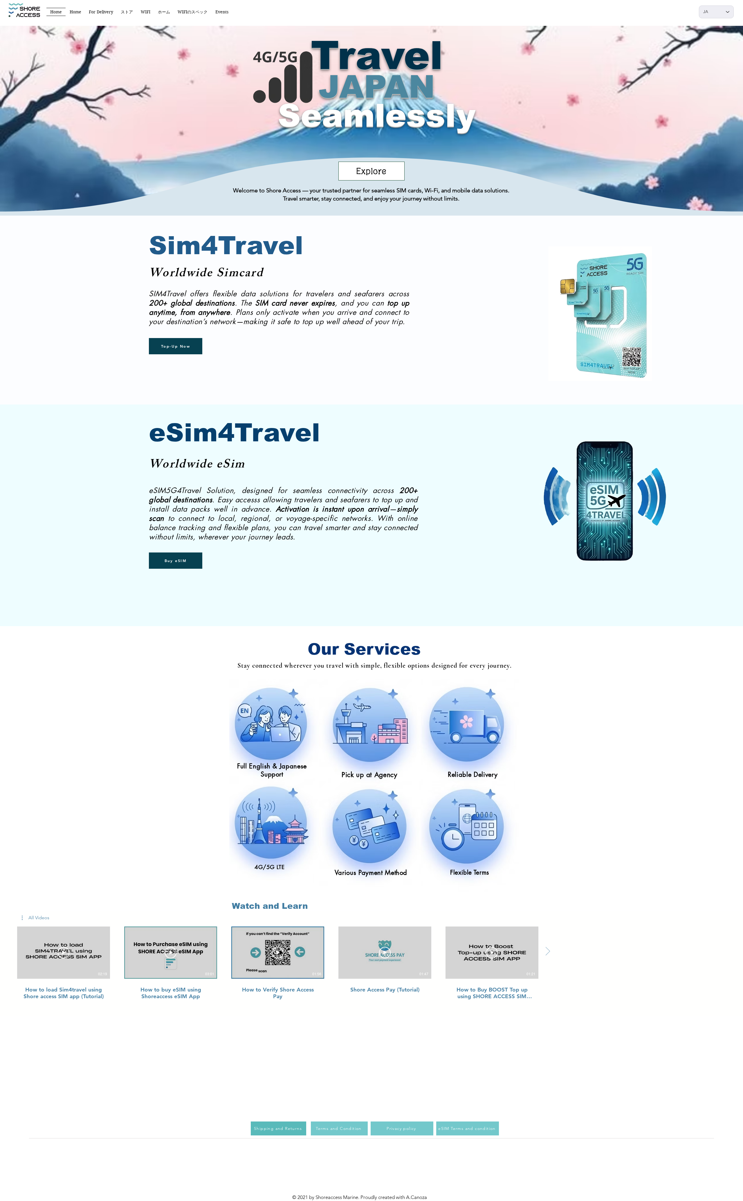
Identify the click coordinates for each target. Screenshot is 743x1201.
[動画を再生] (63, 952)
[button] (35, 917)
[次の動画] (548, 951)
